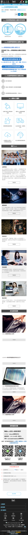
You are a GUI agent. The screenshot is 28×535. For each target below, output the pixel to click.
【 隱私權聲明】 (18, 532)
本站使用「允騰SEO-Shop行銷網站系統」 (15, 526)
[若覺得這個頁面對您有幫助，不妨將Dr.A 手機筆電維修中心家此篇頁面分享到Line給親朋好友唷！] (22, 14)
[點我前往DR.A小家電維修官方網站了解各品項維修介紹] (26, 1)
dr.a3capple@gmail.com (13, 438)
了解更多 (14, 182)
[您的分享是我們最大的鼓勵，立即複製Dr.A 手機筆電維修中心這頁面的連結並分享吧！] (25, 14)
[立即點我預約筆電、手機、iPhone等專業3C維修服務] (11, 59)
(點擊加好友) (7, 459)
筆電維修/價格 (13, 9)
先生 (17, 469)
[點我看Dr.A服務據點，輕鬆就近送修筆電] (12, 66)
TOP (25, 528)
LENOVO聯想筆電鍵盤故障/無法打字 (11, 357)
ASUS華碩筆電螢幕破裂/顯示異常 (10, 386)
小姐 (21, 469)
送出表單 (14, 493)
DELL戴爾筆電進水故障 (8, 333)
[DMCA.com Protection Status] (13, 522)
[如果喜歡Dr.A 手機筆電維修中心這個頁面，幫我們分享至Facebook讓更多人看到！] (19, 14)
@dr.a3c (11, 434)
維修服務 (7, 9)
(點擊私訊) (20, 459)
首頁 (2, 9)
